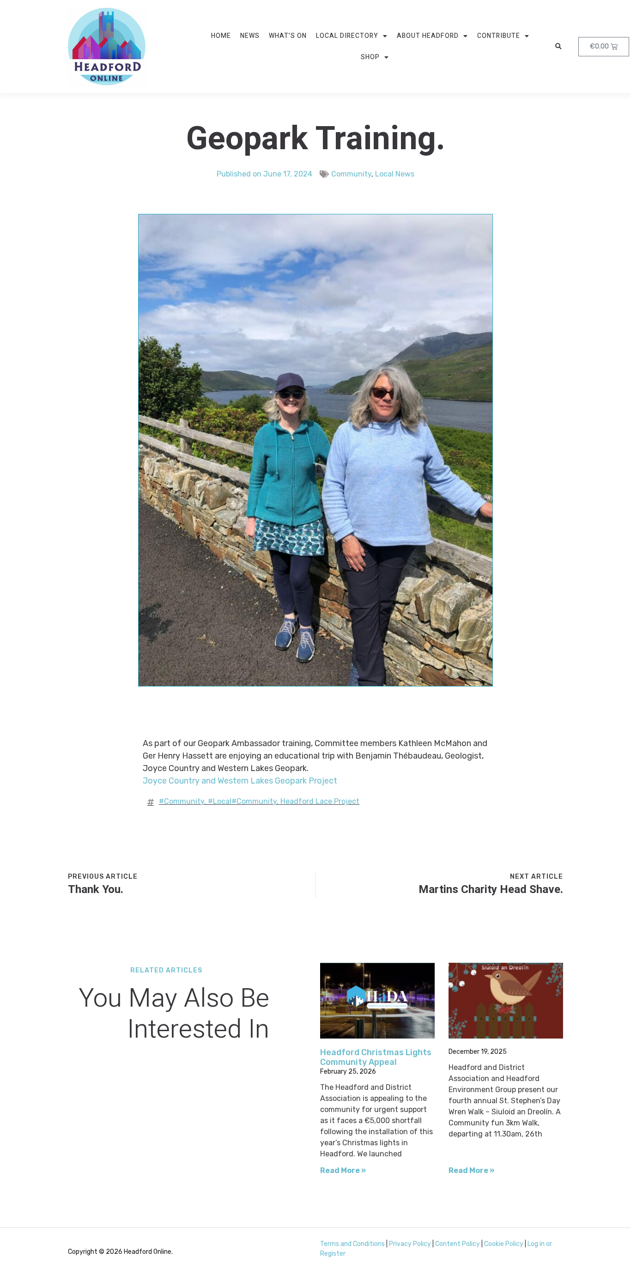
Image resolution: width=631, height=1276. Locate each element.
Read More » (343, 1170)
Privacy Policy (410, 1244)
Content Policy (457, 1244)
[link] (240, 781)
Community (351, 174)
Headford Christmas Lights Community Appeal (375, 1057)
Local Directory (347, 36)
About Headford (428, 36)
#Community (181, 801)
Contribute (498, 36)
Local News (394, 174)
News (250, 36)
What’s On (288, 36)
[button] (558, 46)
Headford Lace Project (319, 801)
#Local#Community (242, 801)
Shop (370, 57)
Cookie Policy (503, 1244)
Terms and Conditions (352, 1244)
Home (221, 36)
